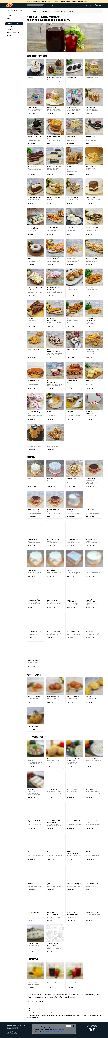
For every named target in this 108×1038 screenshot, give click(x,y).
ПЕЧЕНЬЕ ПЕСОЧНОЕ (92, 350)
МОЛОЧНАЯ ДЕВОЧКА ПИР (90, 412)
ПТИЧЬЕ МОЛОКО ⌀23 (34, 631)
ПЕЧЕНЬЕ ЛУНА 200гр (73, 350)
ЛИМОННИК (89, 287)
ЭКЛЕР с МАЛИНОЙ (53, 258)
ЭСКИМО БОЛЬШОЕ (72, 107)
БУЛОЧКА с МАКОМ (53, 696)
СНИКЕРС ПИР (90, 197)
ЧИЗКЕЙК (50, 412)
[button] (29, 37)
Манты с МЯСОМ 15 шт (34, 943)
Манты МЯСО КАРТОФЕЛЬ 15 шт (72, 913)
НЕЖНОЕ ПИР (71, 137)
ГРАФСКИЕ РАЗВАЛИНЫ (74, 479)
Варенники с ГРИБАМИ (73, 790)
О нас (8, 18)
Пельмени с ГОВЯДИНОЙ (74, 883)
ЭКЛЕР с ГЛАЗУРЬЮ (92, 227)
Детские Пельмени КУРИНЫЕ (33, 759)
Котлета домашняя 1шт (54, 759)
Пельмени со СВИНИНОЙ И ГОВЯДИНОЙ (74, 759)
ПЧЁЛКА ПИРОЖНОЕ (53, 137)
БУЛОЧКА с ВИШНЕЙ (34, 696)
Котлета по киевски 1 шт (35, 852)
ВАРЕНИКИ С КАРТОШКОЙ (32, 790)
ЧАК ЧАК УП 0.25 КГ (33, 726)
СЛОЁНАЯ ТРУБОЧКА (53, 197)
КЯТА (68, 287)
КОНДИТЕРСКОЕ (12, 24)
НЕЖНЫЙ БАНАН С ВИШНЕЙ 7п (72, 569)
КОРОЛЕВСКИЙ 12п (72, 539)
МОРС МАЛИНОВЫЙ (73, 981)
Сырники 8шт (51, 883)
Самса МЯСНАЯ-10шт (92, 790)
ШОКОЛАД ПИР (32, 166)
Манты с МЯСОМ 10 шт (93, 912)
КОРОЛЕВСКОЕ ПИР (92, 78)
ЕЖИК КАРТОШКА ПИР (54, 78)
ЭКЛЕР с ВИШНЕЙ (52, 227)
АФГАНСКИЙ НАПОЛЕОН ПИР (71, 167)
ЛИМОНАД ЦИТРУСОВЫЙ (32, 981)
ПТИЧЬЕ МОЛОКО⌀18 (53, 631)
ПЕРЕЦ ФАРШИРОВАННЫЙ (72, 852)
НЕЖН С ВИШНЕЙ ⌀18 (92, 569)
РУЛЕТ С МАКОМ (72, 381)
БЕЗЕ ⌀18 (30, 479)
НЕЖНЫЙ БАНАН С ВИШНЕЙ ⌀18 (33, 569)
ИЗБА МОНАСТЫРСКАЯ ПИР (53, 350)
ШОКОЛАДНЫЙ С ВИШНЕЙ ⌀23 (90, 479)
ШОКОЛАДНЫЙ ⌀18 (33, 510)
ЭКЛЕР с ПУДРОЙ (91, 258)
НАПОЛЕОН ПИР (91, 166)
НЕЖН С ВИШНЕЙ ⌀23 (34, 600)
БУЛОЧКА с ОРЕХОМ (73, 696)
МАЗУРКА (31, 319)
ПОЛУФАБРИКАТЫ (13, 32)
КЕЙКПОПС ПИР (32, 107)
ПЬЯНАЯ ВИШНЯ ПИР (34, 197)
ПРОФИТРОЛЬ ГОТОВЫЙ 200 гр (33, 227)
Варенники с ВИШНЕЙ (34, 821)
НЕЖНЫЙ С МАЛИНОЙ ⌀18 (72, 600)
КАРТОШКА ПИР (71, 78)
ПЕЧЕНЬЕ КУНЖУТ (33, 350)
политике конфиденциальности (52, 1031)
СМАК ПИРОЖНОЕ (72, 197)
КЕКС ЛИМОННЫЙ (72, 258)
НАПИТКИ (10, 35)
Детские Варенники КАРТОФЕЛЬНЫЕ (53, 944)
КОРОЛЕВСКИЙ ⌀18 (33, 539)
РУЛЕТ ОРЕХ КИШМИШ (34, 381)
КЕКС (29, 258)
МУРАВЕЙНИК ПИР (33, 443)
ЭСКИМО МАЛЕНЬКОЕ (34, 137)
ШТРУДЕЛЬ (70, 412)
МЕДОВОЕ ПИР (90, 107)
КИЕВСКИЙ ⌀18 (71, 510)
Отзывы (9, 13)
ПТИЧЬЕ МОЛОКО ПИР (54, 166)
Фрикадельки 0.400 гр (92, 883)
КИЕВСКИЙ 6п (90, 510)
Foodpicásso (12, 1028)
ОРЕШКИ (50, 443)
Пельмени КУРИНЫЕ (92, 759)
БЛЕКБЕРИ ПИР (90, 137)
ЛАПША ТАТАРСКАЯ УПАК (91, 697)
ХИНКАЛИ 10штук (33, 660)
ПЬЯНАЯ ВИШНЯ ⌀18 (73, 631)
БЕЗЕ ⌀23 (50, 479)
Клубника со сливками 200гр (52, 381)
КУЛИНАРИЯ (11, 29)
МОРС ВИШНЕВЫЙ (52, 981)
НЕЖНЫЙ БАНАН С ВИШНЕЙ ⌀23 (52, 569)
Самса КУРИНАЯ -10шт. (54, 790)
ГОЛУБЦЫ (89, 852)
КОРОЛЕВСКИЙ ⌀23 (53, 539)
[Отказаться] (74, 1026)
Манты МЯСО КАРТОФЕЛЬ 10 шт (52, 913)
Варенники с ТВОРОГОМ (74, 821)
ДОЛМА (30, 883)
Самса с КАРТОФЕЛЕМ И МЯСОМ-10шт (54, 821)
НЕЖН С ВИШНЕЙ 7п (53, 600)
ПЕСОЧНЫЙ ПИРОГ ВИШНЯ (51, 319)
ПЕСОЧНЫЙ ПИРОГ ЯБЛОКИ (91, 319)
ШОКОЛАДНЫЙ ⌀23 (53, 510)
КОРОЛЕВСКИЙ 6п (91, 539)
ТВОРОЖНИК (90, 381)
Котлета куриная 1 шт (92, 821)
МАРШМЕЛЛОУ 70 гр (34, 412)
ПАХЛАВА (70, 319)
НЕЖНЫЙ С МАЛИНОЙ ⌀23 (91, 600)
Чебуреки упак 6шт (33, 912)
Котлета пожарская (53, 852)
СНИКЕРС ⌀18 (90, 631)
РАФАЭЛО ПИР (71, 227)
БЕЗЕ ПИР (31, 78)
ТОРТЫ (9, 26)
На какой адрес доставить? (65, 11)
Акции (9, 16)
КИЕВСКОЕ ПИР (51, 107)
